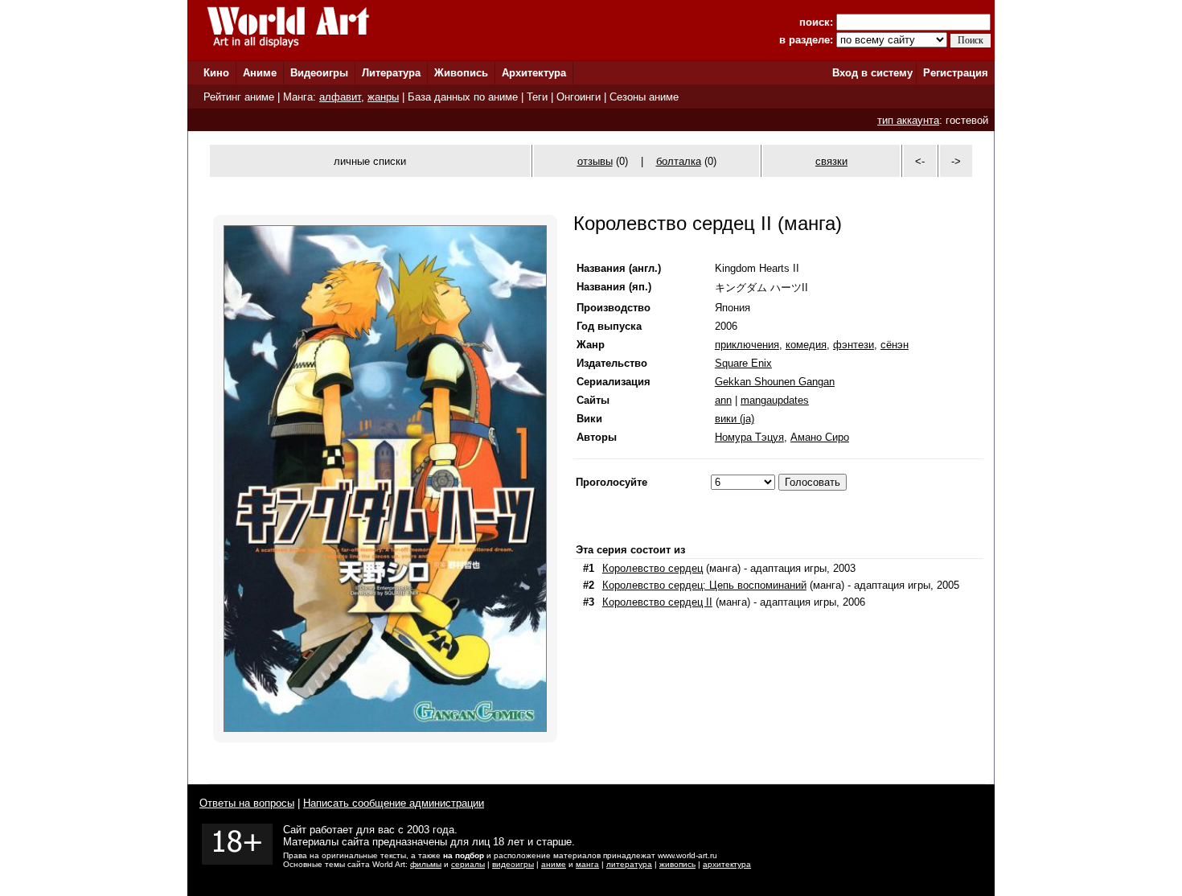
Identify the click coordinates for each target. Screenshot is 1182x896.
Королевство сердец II (657, 602)
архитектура (727, 864)
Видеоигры (319, 73)
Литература (391, 73)
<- (920, 161)
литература (629, 864)
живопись (677, 864)
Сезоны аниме (644, 97)
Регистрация (955, 73)
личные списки (370, 161)
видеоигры (513, 864)
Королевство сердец (652, 568)
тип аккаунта (908, 120)
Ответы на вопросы (246, 803)
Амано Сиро (819, 437)
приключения (747, 345)
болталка (678, 161)
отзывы (595, 161)
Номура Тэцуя (749, 437)
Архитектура (534, 73)
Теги (537, 97)
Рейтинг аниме (238, 97)
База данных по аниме (463, 97)
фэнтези (853, 345)
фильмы (425, 864)
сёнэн (894, 345)
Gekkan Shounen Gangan (775, 382)
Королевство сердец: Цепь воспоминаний (704, 585)
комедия (806, 345)
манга (587, 864)
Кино (216, 73)
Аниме (260, 73)
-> (956, 161)
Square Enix (743, 363)
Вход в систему (872, 73)
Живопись (461, 73)
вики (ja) (734, 419)
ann (723, 400)
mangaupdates (775, 400)
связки (831, 161)
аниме (553, 864)
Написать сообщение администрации (393, 803)
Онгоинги (578, 97)
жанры (383, 97)
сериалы (468, 864)
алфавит (340, 97)
